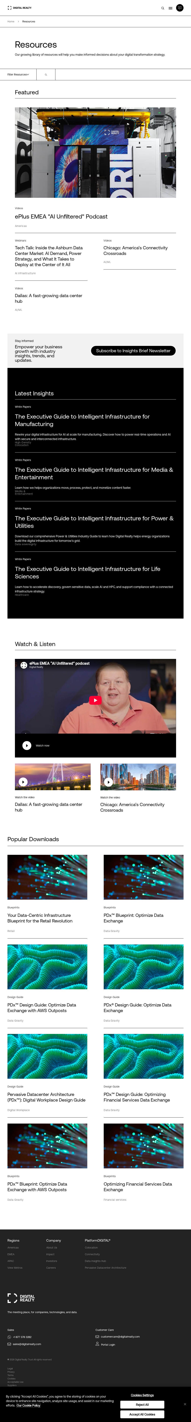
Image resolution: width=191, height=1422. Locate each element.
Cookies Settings (142, 1395)
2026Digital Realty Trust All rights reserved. (31, 1359)
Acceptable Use (15, 1382)
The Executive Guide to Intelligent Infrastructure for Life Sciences (87, 572)
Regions (13, 1240)
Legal (10, 1368)
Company (53, 1240)
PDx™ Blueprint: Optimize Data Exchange (133, 918)
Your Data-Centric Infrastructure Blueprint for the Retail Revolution (39, 918)
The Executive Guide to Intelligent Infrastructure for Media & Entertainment (94, 473)
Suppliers (12, 1385)
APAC (10, 1261)
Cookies (11, 1378)
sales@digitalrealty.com (27, 1344)
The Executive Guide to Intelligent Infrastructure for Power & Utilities (94, 522)
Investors (51, 1261)
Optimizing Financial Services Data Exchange (138, 1186)
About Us (51, 1247)
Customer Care (105, 1329)
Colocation (91, 1247)
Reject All (142, 1404)
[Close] (185, 1404)
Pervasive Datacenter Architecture (105, 1267)
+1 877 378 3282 (22, 1337)
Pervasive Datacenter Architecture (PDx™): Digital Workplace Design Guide (46, 1097)
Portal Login (108, 1344)
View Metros (14, 1267)
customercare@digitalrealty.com (120, 1336)
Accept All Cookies (142, 1414)
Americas (13, 1247)
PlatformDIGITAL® (97, 1240)
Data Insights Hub (95, 1261)
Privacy (11, 1372)
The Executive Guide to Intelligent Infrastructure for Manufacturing (82, 420)
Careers (51, 1267)
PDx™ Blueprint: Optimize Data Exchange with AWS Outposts (37, 1186)
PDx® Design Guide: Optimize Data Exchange (137, 1007)
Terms (10, 1375)
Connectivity (92, 1254)
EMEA (10, 1254)
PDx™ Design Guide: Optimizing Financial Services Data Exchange (137, 1097)
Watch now (42, 745)
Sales (10, 1329)
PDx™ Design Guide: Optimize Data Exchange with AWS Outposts (41, 1007)
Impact (50, 1254)
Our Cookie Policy (28, 1405)
